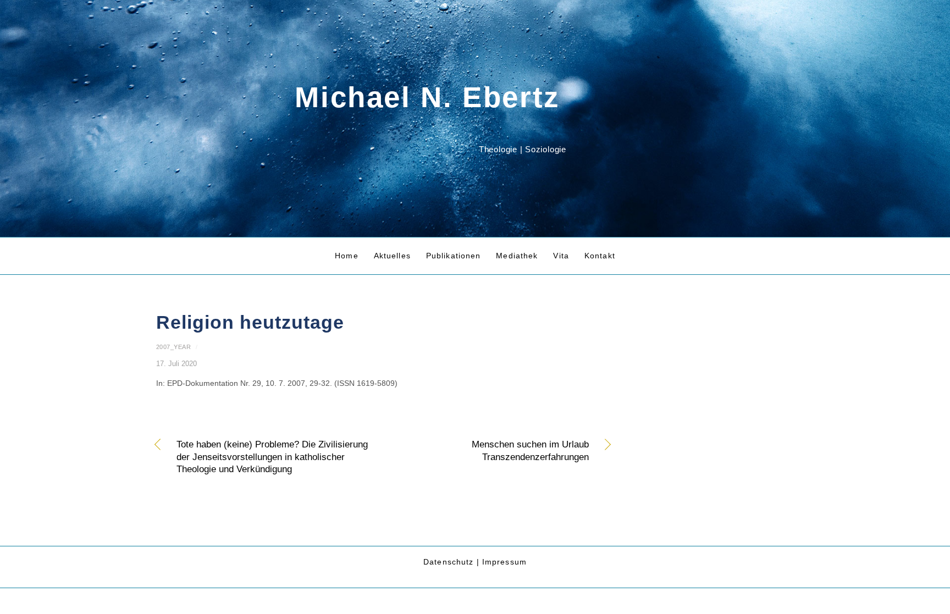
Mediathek (517, 255)
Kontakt (599, 255)
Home (346, 255)
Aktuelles (392, 255)
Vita (560, 255)
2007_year (173, 347)
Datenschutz (448, 561)
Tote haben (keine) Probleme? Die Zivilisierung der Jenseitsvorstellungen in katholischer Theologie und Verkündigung (272, 456)
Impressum (504, 561)
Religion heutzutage (250, 322)
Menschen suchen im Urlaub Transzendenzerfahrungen (492, 450)
